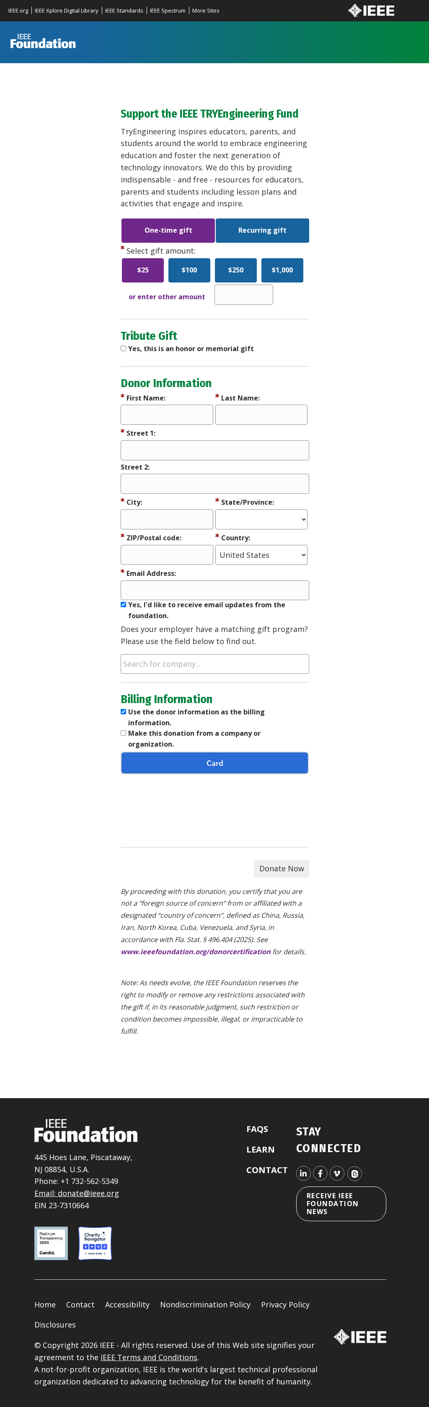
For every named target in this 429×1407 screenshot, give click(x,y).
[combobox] (215, 664)
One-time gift (168, 230)
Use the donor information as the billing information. (196, 717)
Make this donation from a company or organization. (194, 739)
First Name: (146, 398)
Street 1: (141, 433)
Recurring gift (262, 230)
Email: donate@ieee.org (76, 1193)
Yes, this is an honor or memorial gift (191, 348)
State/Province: (247, 502)
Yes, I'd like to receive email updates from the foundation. (206, 610)
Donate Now (281, 868)
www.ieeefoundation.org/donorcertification (196, 951)
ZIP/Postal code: (154, 537)
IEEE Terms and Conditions (149, 1357)
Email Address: (151, 573)
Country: (235, 537)
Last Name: (240, 398)
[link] (21, 10)
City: (134, 502)
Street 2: (135, 467)
